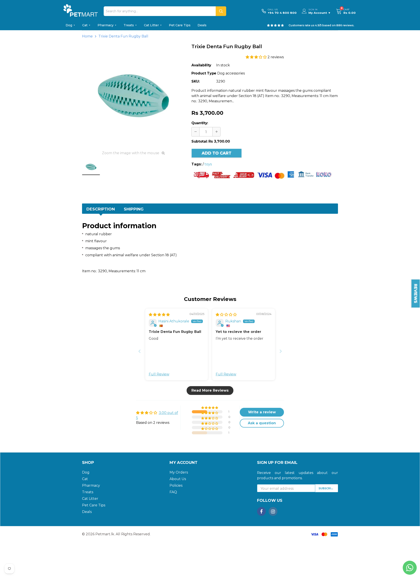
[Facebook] (261, 511)
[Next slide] (280, 351)
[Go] (221, 11)
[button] (257, 57)
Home (87, 36)
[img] (159, 315)
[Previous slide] (139, 351)
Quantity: (199, 123)
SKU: (195, 81)
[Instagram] (273, 511)
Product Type (203, 73)
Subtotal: (199, 141)
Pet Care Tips (180, 25)
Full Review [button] (159, 374)
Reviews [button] (415, 293)
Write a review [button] (262, 412)
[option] (133, 95)
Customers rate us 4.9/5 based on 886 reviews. (321, 25)
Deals (202, 25)
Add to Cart (216, 153)
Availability (201, 65)
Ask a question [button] (262, 423)
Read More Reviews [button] (210, 390)
